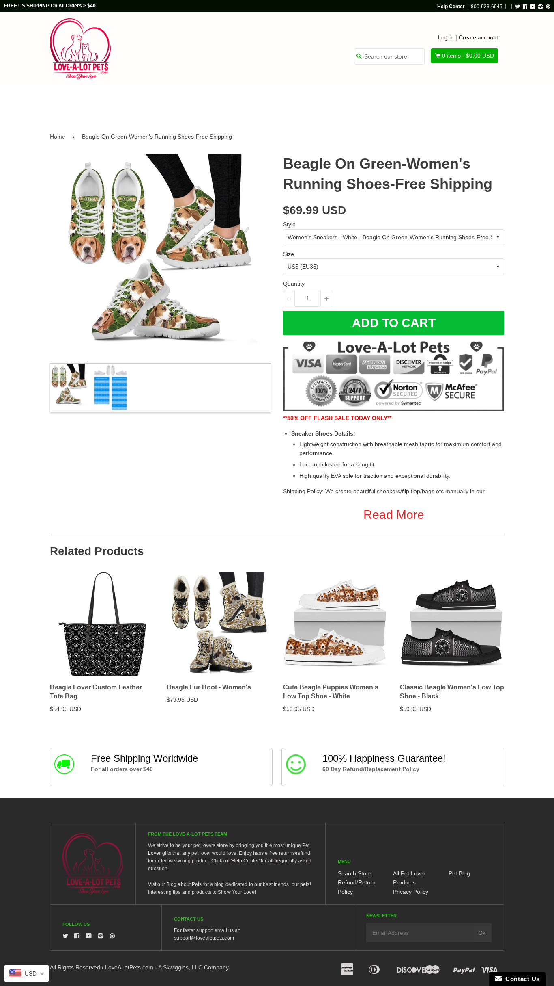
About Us (477, 102)
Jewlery (428, 102)
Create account (478, 37)
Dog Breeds (133, 102)
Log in (446, 37)
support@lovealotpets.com (204, 938)
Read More (393, 514)
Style (289, 224)
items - (468, 55)
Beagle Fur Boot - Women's (209, 687)
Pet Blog (459, 873)
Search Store (354, 873)
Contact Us (521, 978)
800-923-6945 (486, 6)
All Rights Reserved (75, 967)
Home (57, 136)
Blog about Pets (184, 884)
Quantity (294, 283)
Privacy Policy (410, 891)
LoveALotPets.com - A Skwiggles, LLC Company (167, 967)
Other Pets (245, 102)
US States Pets (306, 102)
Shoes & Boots (372, 102)
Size (288, 254)
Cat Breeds (189, 102)
